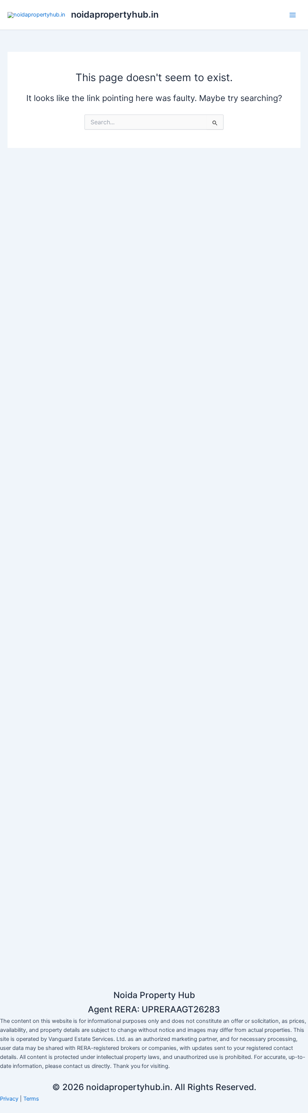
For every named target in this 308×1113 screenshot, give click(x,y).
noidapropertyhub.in (115, 14)
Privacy (9, 1098)
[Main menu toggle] (292, 15)
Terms (31, 1098)
